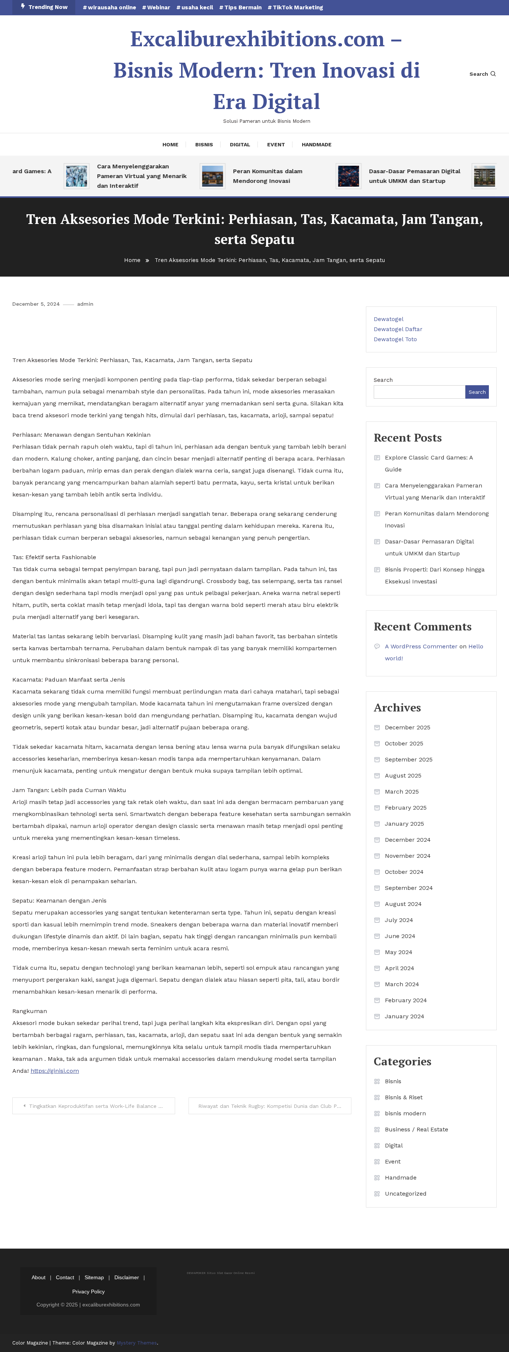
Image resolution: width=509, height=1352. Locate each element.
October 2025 (404, 743)
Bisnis (204, 144)
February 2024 (406, 1000)
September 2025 (409, 759)
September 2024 (409, 887)
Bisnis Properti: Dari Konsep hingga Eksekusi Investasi (435, 575)
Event (276, 144)
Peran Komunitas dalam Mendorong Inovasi (255, 176)
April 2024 (399, 968)
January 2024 (404, 1016)
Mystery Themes (137, 1343)
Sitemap (94, 1277)
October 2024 (404, 871)
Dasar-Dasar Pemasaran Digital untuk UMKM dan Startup (402, 176)
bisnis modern (405, 1113)
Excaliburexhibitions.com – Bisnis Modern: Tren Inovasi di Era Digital (266, 70)
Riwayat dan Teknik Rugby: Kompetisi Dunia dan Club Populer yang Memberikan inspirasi (274, 1106)
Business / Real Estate (416, 1129)
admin (85, 304)
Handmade (317, 144)
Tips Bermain (243, 7)
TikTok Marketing (298, 7)
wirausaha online (112, 7)
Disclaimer (126, 1277)
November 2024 (408, 855)
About (38, 1277)
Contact (65, 1277)
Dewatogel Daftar (398, 329)
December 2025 (407, 727)
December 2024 (408, 839)
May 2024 (398, 952)
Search (479, 74)
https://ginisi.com (55, 1070)
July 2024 (399, 919)
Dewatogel (389, 319)
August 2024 (403, 903)
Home (170, 144)
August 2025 (403, 775)
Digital (240, 144)
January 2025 (404, 823)
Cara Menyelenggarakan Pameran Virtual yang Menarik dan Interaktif (129, 176)
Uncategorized (406, 1193)
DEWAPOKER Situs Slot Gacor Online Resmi (221, 1273)
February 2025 (406, 807)
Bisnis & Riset (404, 1097)
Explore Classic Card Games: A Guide (429, 463)
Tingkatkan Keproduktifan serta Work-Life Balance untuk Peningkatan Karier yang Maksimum (102, 1106)
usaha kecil (197, 7)
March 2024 (402, 984)
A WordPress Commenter (421, 646)
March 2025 (402, 791)
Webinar (158, 7)
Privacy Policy (88, 1292)
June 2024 (400, 936)
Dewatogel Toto (395, 339)
